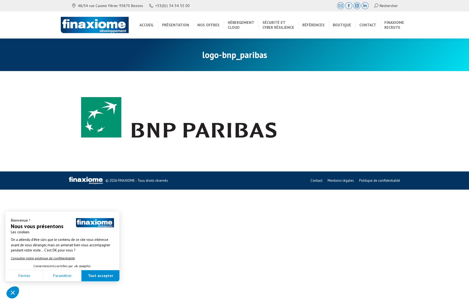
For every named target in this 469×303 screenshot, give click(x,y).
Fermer (24, 275)
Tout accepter (100, 275)
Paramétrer (62, 275)
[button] (12, 292)
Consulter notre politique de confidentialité (43, 258)
